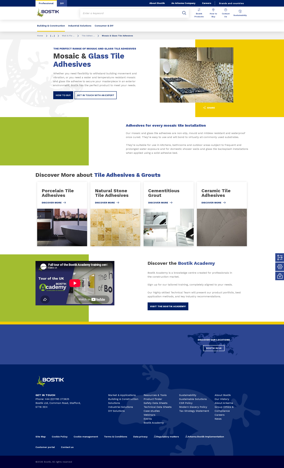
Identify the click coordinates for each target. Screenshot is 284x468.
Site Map (41, 436)
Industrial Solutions (79, 25)
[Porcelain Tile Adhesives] (62, 214)
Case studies (152, 410)
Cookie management (86, 436)
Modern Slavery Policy (193, 406)
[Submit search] (184, 13)
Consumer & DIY (104, 25)
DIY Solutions (116, 410)
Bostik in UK (214, 348)
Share (210, 107)
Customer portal (45, 447)
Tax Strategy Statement (194, 410)
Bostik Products (199, 15)
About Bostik (157, 3)
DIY (62, 3)
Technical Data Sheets (158, 406)
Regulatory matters (167, 436)
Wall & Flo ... (68, 36)
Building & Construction (51, 25)
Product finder (153, 399)
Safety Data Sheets (155, 403)
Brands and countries (231, 3)
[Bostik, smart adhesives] (53, 387)
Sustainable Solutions (193, 399)
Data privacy (140, 436)
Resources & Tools (155, 395)
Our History (222, 399)
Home (40, 36)
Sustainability (240, 15)
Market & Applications (122, 395)
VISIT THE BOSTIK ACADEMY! (168, 306)
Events (148, 418)
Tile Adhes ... (88, 36)
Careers (206, 3)
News (218, 418)
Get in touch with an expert (95, 95)
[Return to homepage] (50, 13)
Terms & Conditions (115, 436)
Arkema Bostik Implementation (206, 436)
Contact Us (226, 15)
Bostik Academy (154, 422)
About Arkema (224, 403)
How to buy (63, 95)
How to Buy (213, 15)
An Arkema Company (183, 3)
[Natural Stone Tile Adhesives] (115, 214)
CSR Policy (185, 403)
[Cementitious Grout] (169, 214)
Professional (46, 3)
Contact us (67, 447)
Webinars (149, 414)
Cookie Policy (60, 436)
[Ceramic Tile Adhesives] (222, 214)
